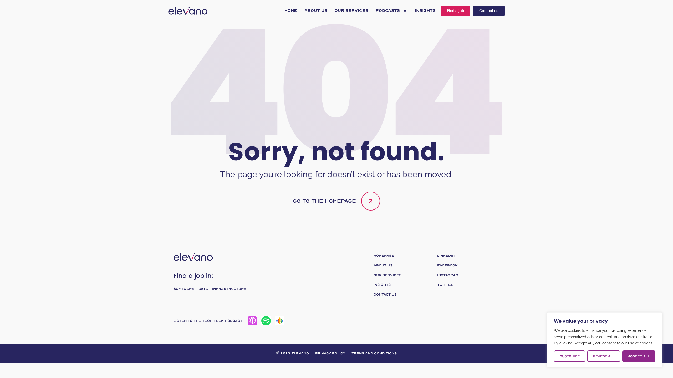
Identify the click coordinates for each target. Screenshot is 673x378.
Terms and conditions (374, 353)
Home (290, 10)
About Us (315, 10)
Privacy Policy (330, 353)
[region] (604, 340)
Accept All (639, 356)
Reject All (604, 356)
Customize (570, 356)
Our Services (351, 10)
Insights (425, 10)
